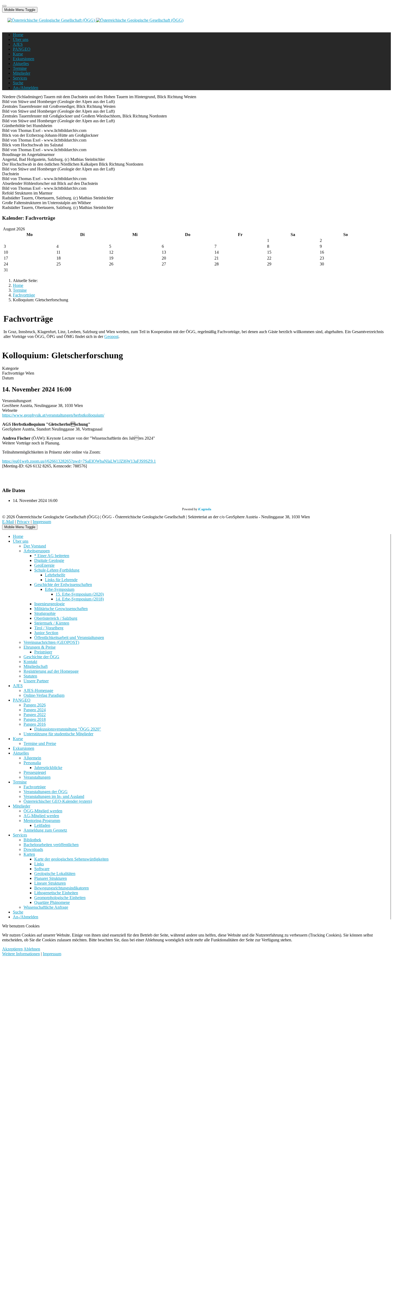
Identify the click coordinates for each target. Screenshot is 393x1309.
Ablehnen (32, 949)
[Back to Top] (4, 6)
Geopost (111, 336)
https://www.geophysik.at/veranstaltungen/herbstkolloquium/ (53, 415)
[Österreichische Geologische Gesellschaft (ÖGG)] (95, 20)
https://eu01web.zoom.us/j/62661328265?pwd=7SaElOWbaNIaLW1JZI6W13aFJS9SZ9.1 (79, 461)
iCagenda (204, 509)
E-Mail (8, 521)
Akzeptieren (12, 949)
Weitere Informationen (21, 954)
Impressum (42, 521)
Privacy (23, 521)
